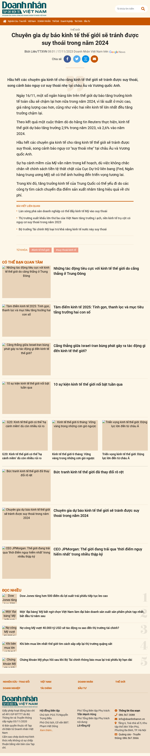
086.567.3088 (127, 714)
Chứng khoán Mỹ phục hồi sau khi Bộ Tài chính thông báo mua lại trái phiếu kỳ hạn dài (76, 660)
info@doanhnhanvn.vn (132, 719)
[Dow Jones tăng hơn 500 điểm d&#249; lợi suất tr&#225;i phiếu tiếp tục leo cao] (9, 598)
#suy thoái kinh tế (66, 249)
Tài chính (78, 21)
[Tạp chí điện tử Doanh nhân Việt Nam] (24, 8)
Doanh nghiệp (67, 21)
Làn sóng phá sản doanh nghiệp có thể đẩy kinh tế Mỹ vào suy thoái (63, 211)
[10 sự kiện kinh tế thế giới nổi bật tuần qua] (26, 398)
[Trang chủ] (4, 21)
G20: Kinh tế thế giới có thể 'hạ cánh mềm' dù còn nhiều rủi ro (22, 456)
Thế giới (55, 21)
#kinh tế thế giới (40, 249)
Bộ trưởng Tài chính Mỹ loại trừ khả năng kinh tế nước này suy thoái (63, 229)
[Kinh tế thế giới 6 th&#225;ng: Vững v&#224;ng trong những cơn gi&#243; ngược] (75, 435)
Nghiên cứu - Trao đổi (17, 21)
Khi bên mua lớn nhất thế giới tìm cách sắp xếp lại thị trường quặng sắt (66, 644)
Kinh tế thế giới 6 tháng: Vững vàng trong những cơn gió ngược (73, 456)
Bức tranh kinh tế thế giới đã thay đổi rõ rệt (89, 471)
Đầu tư (87, 21)
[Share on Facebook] (67, 59)
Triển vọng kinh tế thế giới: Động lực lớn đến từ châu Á (123, 456)
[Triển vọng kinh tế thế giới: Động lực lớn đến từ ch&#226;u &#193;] (125, 435)
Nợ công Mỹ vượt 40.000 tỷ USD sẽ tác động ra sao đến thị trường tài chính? (69, 628)
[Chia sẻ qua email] (94, 59)
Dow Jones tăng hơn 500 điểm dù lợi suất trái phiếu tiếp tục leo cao (64, 596)
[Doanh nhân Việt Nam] (20, 701)
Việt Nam (32, 21)
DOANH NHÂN (44, 21)
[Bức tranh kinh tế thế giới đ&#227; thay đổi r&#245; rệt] (26, 485)
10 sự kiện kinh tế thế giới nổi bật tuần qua (88, 384)
